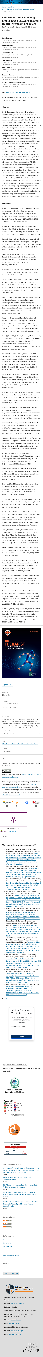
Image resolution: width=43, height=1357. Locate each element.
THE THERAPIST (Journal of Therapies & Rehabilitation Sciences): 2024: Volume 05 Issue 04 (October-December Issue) (23, 964)
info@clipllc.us (14, 1323)
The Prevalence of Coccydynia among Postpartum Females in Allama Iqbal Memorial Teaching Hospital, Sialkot (20, 1204)
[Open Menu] (2, 2)
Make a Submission (11, 1273)
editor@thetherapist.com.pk (11, 795)
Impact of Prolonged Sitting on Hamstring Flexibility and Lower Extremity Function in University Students (23, 855)
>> (7, 998)
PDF (8, 685)
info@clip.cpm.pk (15, 1334)
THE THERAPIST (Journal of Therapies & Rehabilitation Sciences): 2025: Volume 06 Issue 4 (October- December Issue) (23, 932)
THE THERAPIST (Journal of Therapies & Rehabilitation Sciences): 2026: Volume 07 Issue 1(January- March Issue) (22, 862)
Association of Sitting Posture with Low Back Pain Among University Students (22, 870)
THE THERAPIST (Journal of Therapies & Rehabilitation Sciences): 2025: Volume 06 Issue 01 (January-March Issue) (23, 904)
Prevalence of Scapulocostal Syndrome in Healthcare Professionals (20, 913)
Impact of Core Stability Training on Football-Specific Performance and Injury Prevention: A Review (19, 1194)
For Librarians (7, 1246)
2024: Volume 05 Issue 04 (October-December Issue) (18, 9)
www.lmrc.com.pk (17, 1303)
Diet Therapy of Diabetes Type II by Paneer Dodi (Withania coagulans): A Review (20, 1186)
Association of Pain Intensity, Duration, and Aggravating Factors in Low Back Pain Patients (22, 975)
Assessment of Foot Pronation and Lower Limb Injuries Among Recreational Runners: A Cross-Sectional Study (23, 944)
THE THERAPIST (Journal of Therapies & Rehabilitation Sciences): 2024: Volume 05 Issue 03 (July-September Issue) (23, 874)
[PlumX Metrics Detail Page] (13, 819)
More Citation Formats (11, 734)
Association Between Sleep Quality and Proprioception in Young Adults (20, 987)
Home (4, 7)
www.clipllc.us (16, 1320)
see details (12, 831)
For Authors (7, 1243)
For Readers (7, 1240)
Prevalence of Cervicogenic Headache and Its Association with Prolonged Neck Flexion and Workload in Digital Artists (23, 927)
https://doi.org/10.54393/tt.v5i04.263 (18, 92)
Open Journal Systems (11, 1255)
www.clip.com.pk (17, 1331)
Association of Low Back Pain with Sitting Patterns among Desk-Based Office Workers (21, 960)
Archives (11, 7)
